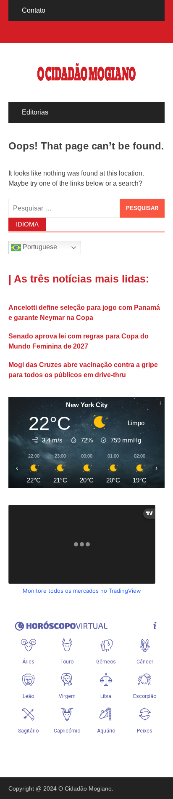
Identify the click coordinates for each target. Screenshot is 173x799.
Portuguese (39, 247)
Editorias (35, 112)
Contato (33, 10)
